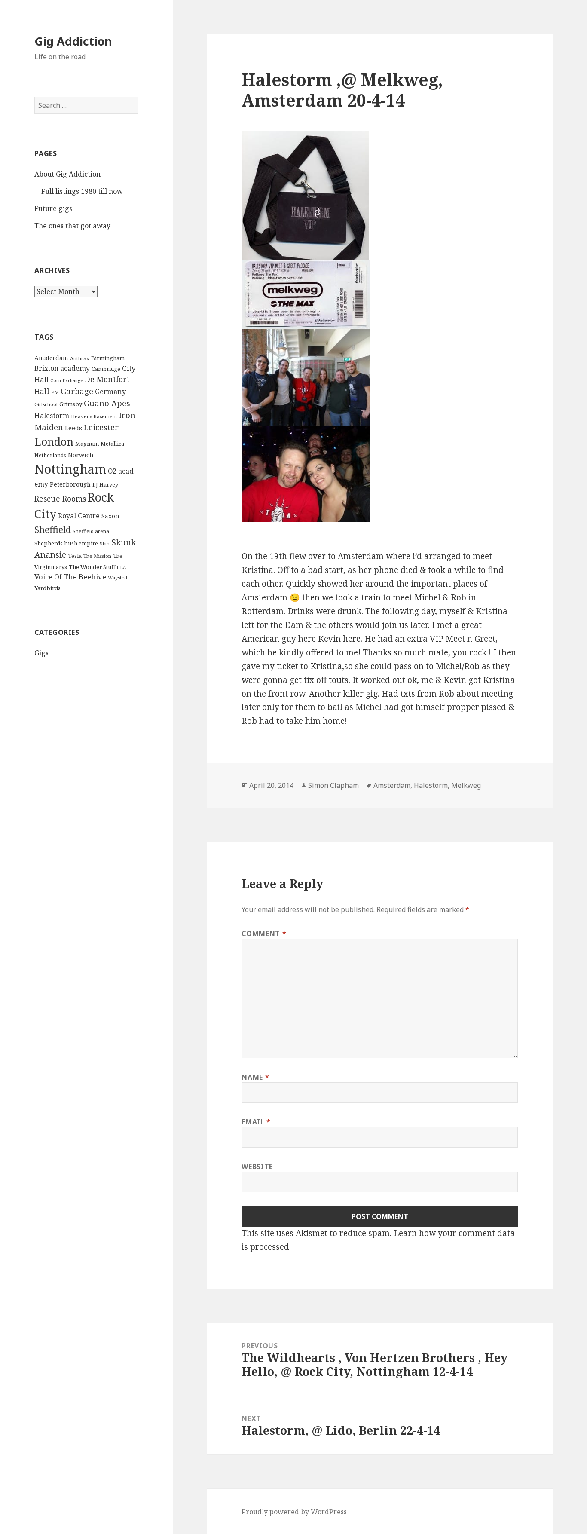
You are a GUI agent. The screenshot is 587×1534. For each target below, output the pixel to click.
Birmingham (108, 358)
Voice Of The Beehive (70, 577)
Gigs (41, 653)
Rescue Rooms (60, 498)
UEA (121, 567)
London (53, 441)
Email (256, 1122)
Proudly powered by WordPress (294, 1511)
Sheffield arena (91, 531)
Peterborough (70, 484)
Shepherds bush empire (66, 543)
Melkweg (466, 785)
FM (55, 392)
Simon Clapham (333, 785)
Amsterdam (51, 358)
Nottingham (70, 469)
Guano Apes (107, 403)
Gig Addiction (73, 41)
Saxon (110, 516)
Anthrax (79, 358)
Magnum (87, 443)
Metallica (112, 443)
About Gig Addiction (67, 174)
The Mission (97, 556)
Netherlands (50, 455)
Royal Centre (79, 516)
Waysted (117, 577)
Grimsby (70, 404)
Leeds (73, 428)
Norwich (81, 455)
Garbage (77, 391)
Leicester (101, 427)
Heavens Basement (94, 416)
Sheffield (52, 530)
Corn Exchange (66, 380)
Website (257, 1166)
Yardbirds (47, 588)
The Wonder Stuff (92, 567)
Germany (110, 391)
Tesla (75, 556)
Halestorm (51, 415)
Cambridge (106, 369)
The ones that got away (72, 225)
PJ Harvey (105, 484)
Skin (105, 543)
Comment (264, 933)
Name (255, 1077)
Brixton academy (62, 368)
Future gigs (53, 208)
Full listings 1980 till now (82, 191)
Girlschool (46, 404)
